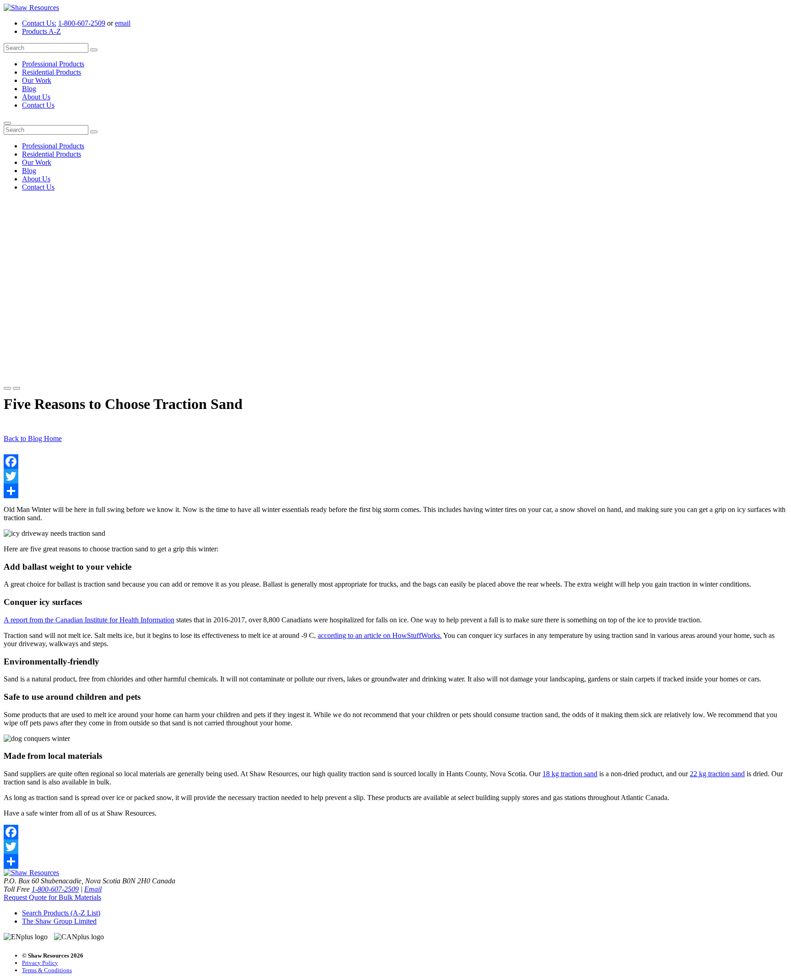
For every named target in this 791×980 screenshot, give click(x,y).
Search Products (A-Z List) (61, 913)
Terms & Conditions (47, 970)
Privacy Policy (40, 962)
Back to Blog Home (33, 438)
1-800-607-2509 (81, 23)
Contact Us (38, 105)
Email (93, 889)
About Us (36, 97)
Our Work (36, 80)
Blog (29, 89)
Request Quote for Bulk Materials (52, 897)
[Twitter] (395, 476)
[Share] (395, 491)
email (122, 23)
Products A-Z (41, 31)
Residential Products (51, 72)
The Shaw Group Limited (59, 921)
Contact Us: (39, 23)
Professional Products (53, 64)
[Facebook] (395, 461)
